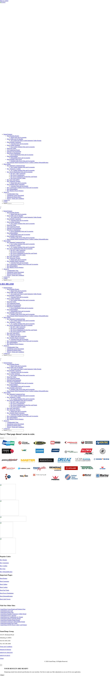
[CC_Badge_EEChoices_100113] (8, 553)
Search (6, 203)
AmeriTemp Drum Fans (6, 612)
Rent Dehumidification (6, 596)
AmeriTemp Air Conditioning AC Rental (11, 617)
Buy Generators (4, 563)
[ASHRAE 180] (6, 537)
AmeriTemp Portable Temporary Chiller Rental (13, 614)
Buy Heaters (3, 560)
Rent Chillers (3, 584)
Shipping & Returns (5, 649)
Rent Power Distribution (6, 593)
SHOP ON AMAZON (6, 652)
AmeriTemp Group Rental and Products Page (12, 609)
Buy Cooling (3, 566)
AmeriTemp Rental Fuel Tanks (8, 623)
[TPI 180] (8, 499)
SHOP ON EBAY (5, 655)
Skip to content (4, 0)
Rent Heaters (3, 578)
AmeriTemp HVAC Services (8, 615)
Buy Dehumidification (6, 571)
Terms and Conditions (6, 646)
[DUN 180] (9, 515)
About (2, 658)
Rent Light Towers (5, 599)
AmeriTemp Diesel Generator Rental (10, 618)
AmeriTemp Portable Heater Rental (10, 620)
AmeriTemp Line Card (6, 610)
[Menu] (0, 358)
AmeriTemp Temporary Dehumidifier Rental (12, 621)
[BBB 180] (13, 521)
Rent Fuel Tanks (4, 590)
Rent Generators (4, 581)
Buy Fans (2, 569)
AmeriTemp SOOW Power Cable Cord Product (13, 625)
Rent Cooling (3, 587)
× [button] (0, 208)
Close (2, 675)
